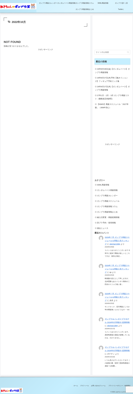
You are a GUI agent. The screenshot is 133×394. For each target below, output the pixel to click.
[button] (128, 52)
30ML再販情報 (103, 185)
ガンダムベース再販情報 (107, 190)
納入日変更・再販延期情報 (108, 217)
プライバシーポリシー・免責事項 (120, 385)
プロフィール (84, 385)
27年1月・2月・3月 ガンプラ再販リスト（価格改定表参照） (112, 97)
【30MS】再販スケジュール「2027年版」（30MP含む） (112, 106)
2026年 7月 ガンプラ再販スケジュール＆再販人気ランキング (117, 240)
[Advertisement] (45, 33)
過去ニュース (102, 228)
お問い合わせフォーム (98, 385)
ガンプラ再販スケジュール (108, 201)
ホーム (76, 385)
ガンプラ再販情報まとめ (107, 212)
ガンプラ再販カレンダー (107, 196)
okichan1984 (115, 244)
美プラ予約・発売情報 (106, 223)
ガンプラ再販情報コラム (107, 206)
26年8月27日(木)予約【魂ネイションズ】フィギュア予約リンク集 (111, 79)
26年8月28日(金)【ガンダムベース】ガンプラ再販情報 (112, 70)
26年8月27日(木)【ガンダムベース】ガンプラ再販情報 (112, 88)
